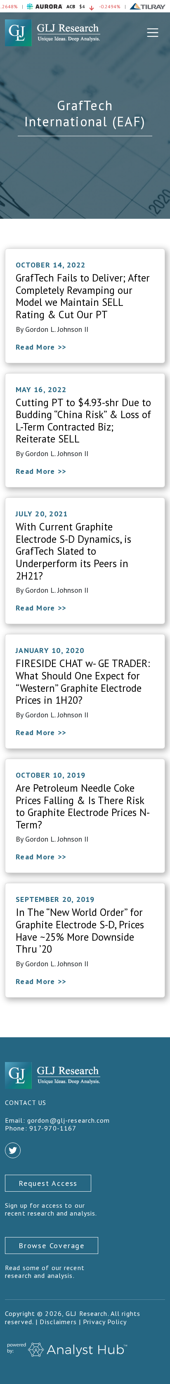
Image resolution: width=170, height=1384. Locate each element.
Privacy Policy (105, 1322)
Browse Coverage (52, 1245)
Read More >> (41, 347)
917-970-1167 (52, 1128)
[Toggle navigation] (152, 33)
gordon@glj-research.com (68, 1120)
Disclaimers (58, 1322)
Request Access (48, 1183)
